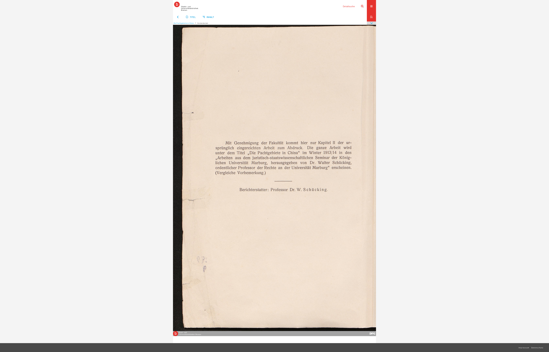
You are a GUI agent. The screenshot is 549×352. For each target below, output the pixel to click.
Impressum (523, 348)
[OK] (362, 6)
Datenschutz (537, 348)
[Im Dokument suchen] (371, 16)
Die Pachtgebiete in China (184, 23)
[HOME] (186, 6)
